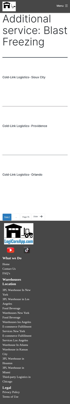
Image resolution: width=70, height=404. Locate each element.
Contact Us (9, 268)
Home (6, 264)
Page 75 (25, 217)
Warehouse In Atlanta (15, 344)
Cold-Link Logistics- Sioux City (23, 77)
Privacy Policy (11, 392)
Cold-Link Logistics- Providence (24, 126)
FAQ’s (6, 273)
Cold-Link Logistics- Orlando (22, 174)
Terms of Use (10, 396)
